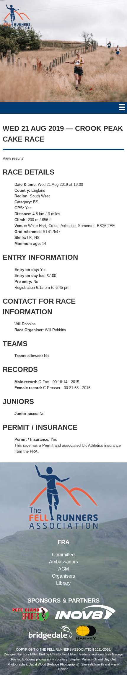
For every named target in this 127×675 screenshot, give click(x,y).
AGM (63, 568)
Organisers (63, 576)
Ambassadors (63, 561)
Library (63, 583)
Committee (63, 554)
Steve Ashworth (92, 664)
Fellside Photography (63, 664)
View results (13, 158)
